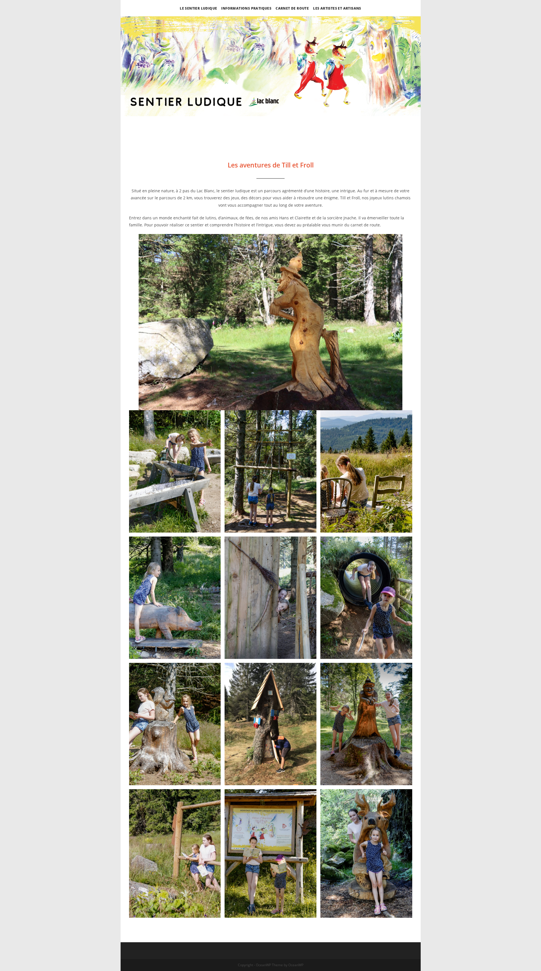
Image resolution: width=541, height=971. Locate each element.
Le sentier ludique (198, 8)
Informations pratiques (246, 8)
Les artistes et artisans (337, 8)
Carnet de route (292, 8)
